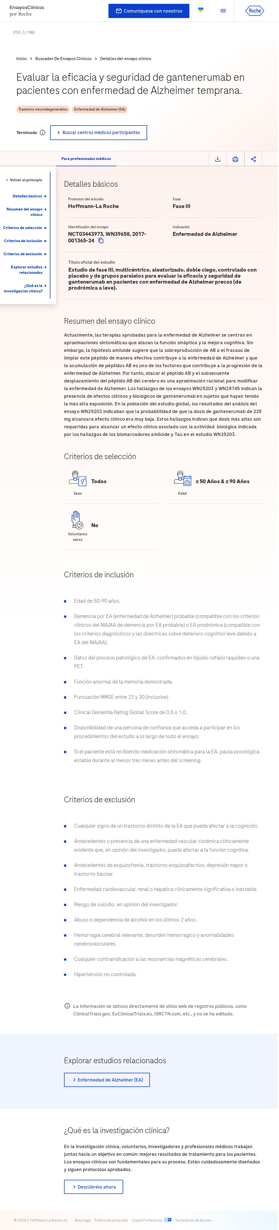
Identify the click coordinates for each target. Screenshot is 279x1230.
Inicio (21, 59)
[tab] (86, 158)
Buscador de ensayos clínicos (63, 59)
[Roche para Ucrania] (201, 11)
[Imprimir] (235, 158)
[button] (223, 11)
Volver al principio (26, 180)
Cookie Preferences (147, 1220)
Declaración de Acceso (193, 1220)
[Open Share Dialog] (253, 158)
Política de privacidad (111, 1220)
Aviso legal (83, 1220)
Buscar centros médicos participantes (101, 132)
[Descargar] (217, 158)
